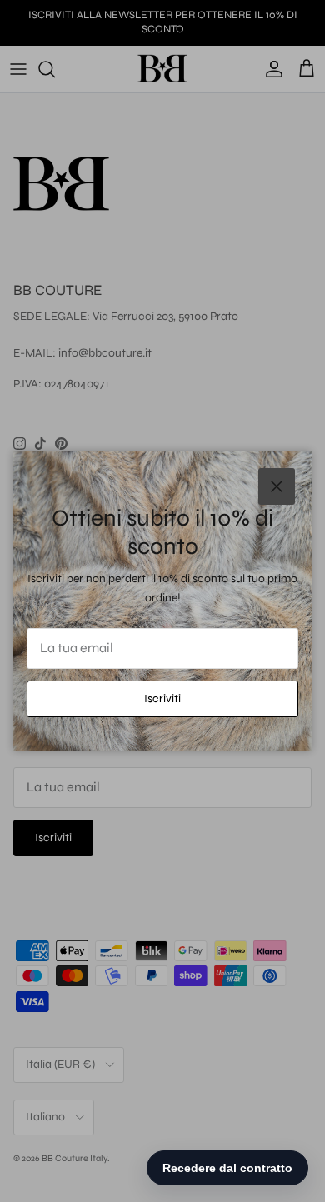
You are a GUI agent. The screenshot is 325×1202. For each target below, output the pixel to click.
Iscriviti (162, 698)
